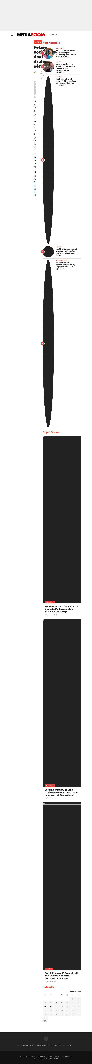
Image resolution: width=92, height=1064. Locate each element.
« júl (44, 1021)
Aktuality (52, 35)
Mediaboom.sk (22, 1045)
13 (62, 1007)
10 (45, 1007)
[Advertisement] (46, 15)
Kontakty (71, 1045)
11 (51, 1007)
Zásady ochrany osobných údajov (51, 1045)
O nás (32, 1045)
